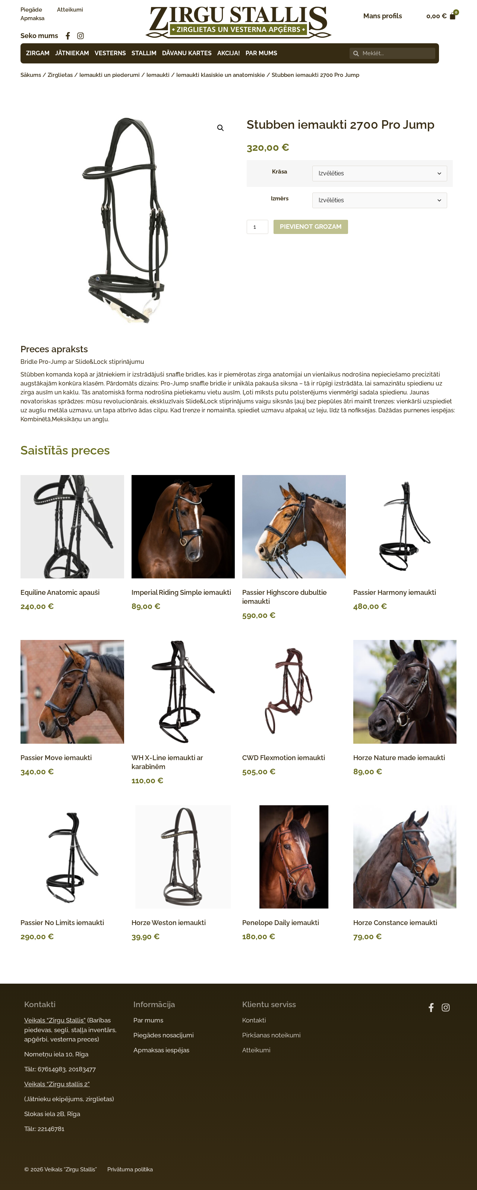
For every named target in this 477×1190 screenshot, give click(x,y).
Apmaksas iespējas (161, 1050)
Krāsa (279, 172)
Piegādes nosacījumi (163, 1035)
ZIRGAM (38, 53)
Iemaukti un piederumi (109, 75)
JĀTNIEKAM (72, 53)
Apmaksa (32, 18)
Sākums (30, 75)
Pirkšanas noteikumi (271, 1035)
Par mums (148, 1020)
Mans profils (382, 16)
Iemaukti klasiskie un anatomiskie (220, 75)
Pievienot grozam (311, 226)
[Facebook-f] (68, 36)
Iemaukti (158, 75)
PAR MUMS (261, 53)
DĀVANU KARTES (187, 53)
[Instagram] (80, 36)
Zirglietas (60, 75)
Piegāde (31, 9)
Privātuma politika (130, 1169)
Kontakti (254, 1020)
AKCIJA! (228, 53)
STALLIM (144, 53)
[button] (220, 128)
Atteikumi (70, 9)
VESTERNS (110, 53)
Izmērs (279, 199)
